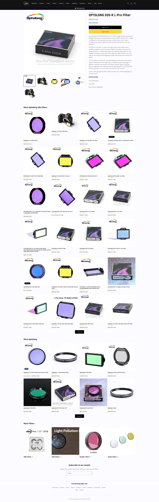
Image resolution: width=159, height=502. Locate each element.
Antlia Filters (112, 457)
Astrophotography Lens (77, 499)
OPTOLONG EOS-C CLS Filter (86, 248)
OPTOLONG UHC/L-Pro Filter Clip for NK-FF (62, 211)
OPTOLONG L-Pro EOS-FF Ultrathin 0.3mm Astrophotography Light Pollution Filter (90, 287)
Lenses (67, 487)
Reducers (78, 487)
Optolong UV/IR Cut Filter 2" (87, 408)
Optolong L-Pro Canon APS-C (31, 140)
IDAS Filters (56, 457)
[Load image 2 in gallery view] (42, 81)
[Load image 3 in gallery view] (54, 81)
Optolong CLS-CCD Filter (30, 408)
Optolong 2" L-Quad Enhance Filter (60, 372)
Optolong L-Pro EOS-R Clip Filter (60, 131)
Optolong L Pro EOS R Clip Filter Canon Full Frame (120, 324)
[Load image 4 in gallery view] (67, 81)
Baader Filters (84, 457)
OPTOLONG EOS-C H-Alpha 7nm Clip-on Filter (119, 287)
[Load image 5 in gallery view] (79, 81)
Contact (81, 490)
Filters (84, 487)
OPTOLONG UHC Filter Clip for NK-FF (88, 176)
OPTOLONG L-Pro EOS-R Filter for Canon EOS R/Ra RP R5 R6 (65, 287)
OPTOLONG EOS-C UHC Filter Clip (32, 287)
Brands (104, 487)
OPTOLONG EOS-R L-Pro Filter (115, 211)
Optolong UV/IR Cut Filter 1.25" (59, 408)
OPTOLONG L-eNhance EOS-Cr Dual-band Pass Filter (120, 140)
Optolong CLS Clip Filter (85, 372)
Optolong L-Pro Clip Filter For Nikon (88, 140)
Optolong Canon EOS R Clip (86, 324)
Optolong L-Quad (112, 408)
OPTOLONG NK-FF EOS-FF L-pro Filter (117, 248)
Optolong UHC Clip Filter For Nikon (116, 176)
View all (79, 332)
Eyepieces (90, 487)
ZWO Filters (27, 457)
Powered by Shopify (86, 499)
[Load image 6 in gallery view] (29, 93)
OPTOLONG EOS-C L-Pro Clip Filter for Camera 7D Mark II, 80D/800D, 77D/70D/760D (37, 212)
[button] (35, 3)
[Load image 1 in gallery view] (29, 81)
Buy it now (105, 31)
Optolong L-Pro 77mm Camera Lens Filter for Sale (36, 372)
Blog (77, 490)
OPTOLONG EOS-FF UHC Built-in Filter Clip (34, 324)
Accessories (97, 487)
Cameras (62, 487)
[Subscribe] (91, 473)
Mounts (73, 487)
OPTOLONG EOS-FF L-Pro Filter (87, 211)
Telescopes (55, 487)
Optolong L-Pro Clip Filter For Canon (61, 176)
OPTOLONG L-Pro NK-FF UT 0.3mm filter (33, 176)
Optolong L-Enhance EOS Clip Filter (116, 372)
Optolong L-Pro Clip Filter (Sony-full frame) (62, 324)
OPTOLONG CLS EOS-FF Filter (59, 248)
